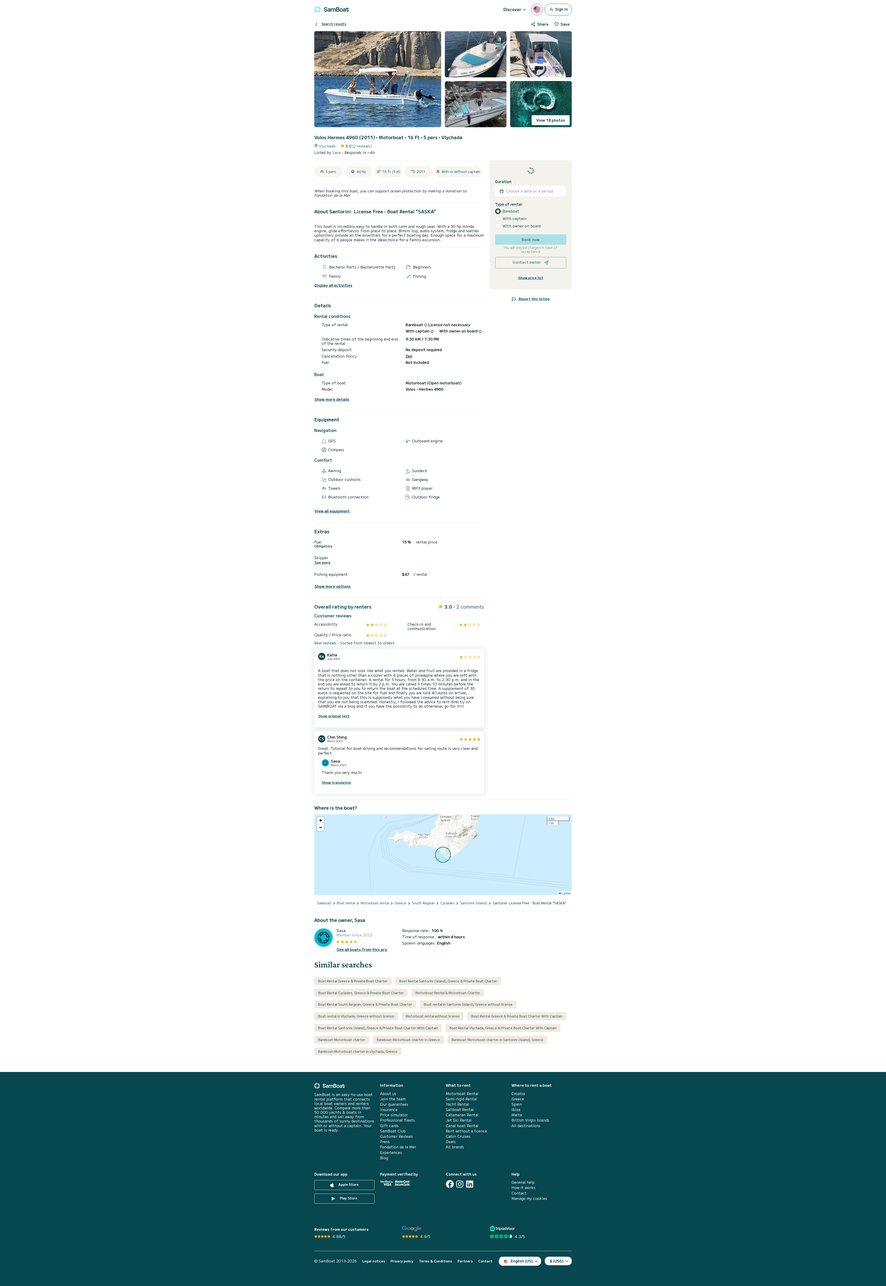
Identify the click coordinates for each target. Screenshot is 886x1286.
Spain (517, 1104)
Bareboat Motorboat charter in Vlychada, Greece (357, 1051)
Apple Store (348, 1184)
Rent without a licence (466, 1131)
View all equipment (332, 511)
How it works (524, 1187)
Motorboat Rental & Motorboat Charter (447, 992)
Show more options (332, 586)
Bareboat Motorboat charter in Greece (408, 1039)
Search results (333, 23)
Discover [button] (512, 9)
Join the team (393, 1099)
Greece (518, 1099)
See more (322, 562)
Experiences (391, 1152)
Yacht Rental (457, 1104)
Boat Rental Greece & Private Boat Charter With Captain (516, 1016)
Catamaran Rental (462, 1115)
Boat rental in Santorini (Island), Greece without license (468, 1004)
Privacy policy (402, 1261)
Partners (465, 1261)
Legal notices (373, 1261)
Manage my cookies (529, 1198)
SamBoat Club (393, 1131)
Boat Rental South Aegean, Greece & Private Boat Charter (365, 1004)
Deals (451, 1141)
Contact (519, 1193)
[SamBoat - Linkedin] (470, 1184)
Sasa (337, 152)
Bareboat (511, 211)
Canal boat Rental (462, 1125)
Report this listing (534, 298)
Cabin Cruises (458, 1136)
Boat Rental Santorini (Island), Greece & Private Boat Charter (448, 981)
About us (388, 1093)
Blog (384, 1158)
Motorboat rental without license (433, 1016)
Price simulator (394, 1115)
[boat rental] (331, 9)
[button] (320, 820)
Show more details (331, 399)
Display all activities (333, 285)
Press (385, 1141)
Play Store (348, 1198)
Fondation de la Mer (398, 1147)
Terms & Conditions (435, 1261)
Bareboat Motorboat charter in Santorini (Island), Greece (497, 1039)
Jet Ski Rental (459, 1120)
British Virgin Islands (530, 1120)
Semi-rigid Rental (461, 1099)
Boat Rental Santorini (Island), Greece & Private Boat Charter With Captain (378, 1028)
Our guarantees (394, 1104)
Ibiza (516, 1109)
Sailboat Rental (460, 1109)
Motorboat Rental (462, 1093)
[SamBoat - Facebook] (450, 1184)
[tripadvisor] (503, 1229)
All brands (455, 1147)
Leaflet (566, 893)
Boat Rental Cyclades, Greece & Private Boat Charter (361, 992)
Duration (503, 181)
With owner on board (522, 226)
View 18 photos (550, 120)
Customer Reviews (396, 1136)
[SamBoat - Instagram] (460, 1184)
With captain (514, 218)
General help (523, 1182)
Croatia (518, 1093)
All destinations (526, 1125)
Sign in (561, 9)
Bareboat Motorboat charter (341, 1039)
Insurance (389, 1109)
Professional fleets (397, 1120)
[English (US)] (537, 9)
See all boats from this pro (362, 949)
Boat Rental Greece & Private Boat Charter (353, 981)
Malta (517, 1115)
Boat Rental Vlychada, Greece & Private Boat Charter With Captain (503, 1028)
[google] (412, 1229)
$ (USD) (557, 1261)
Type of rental (508, 204)
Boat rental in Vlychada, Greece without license (356, 1016)
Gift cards (389, 1125)
